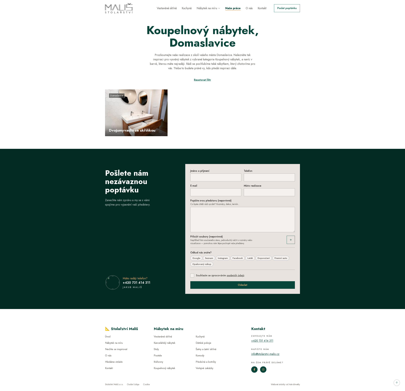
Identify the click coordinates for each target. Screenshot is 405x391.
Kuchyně (187, 8)
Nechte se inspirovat (116, 349)
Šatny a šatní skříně (206, 349)
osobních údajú (235, 275)
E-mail (193, 186)
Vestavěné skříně (167, 8)
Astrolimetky (294, 384)
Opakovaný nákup (201, 264)
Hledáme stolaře (114, 362)
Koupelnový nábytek (164, 368)
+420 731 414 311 (136, 282)
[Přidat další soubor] (291, 240)
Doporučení (264, 258)
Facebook (238, 258)
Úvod (107, 336)
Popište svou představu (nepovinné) (210, 200)
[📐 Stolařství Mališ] (119, 8)
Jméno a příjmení (199, 171)
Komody (200, 355)
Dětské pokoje (203, 343)
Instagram (223, 258)
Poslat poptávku (287, 8)
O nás (249, 8)
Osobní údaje (133, 384)
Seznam (209, 258)
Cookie (146, 384)
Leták (250, 258)
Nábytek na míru (207, 8)
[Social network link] (254, 369)
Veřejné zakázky (204, 368)
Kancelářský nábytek (164, 343)
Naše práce (233, 8)
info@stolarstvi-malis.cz (265, 354)
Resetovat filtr (202, 80)
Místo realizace (252, 186)
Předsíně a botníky (206, 362)
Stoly (156, 349)
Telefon (248, 171)
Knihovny (158, 362)
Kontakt (262, 8)
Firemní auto (280, 258)
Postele (158, 355)
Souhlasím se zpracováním (220, 275)
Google (196, 258)
